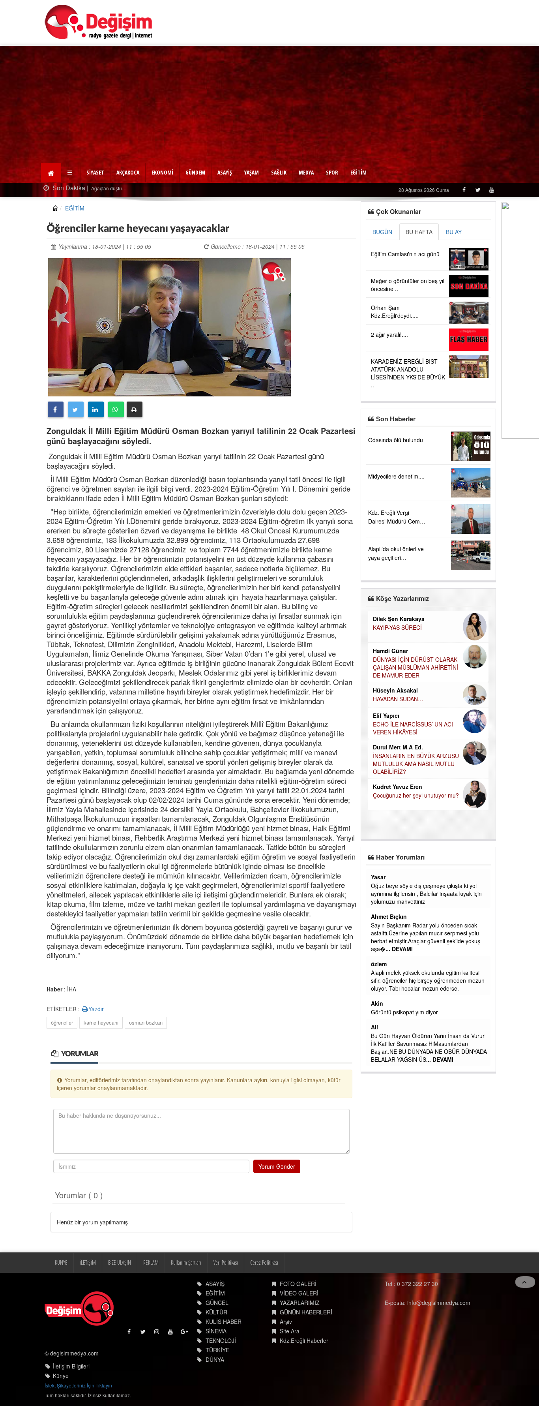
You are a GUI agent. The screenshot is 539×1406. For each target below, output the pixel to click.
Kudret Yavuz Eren (397, 786)
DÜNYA (215, 1359)
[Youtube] (491, 190)
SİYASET (95, 172)
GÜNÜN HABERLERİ (306, 1312)
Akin (377, 1003)
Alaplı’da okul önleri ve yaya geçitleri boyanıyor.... (396, 557)
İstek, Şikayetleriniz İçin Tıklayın (78, 1385)
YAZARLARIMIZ (300, 1303)
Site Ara (289, 1331)
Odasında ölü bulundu (395, 440)
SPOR (332, 172)
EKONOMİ (162, 172)
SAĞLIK (278, 172)
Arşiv (286, 1321)
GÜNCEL (217, 1303)
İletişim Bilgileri (71, 1366)
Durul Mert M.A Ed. (398, 747)
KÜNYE (61, 1262)
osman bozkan (146, 1022)
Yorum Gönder (276, 1166)
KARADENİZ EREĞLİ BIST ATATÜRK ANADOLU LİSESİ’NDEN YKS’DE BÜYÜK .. (408, 373)
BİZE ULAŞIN (119, 1262)
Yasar (378, 877)
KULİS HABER (223, 1321)
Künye (61, 1376)
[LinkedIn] (96, 409)
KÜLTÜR (216, 1312)
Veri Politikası (225, 1262)
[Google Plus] (185, 1333)
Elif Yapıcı (386, 715)
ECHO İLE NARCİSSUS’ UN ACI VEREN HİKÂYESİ (413, 728)
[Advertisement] (269, 105)
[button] (70, 172)
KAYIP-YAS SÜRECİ (397, 627)
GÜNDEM (195, 172)
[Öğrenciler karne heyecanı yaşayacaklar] (169, 326)
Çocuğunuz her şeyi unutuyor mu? (416, 795)
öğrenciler (62, 1022)
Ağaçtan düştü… (108, 188)
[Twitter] (478, 190)
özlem (379, 964)
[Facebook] (464, 190)
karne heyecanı (101, 1022)
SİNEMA (216, 1331)
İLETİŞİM (88, 1262)
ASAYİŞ (224, 172)
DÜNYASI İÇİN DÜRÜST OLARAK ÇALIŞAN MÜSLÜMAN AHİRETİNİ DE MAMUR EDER (415, 667)
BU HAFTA (419, 232)
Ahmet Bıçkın (389, 916)
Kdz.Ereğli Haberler (304, 1340)
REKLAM (151, 1262)
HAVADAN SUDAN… (398, 699)
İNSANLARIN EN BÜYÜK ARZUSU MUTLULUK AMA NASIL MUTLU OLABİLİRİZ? (416, 763)
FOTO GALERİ (298, 1284)
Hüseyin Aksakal (395, 690)
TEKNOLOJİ (221, 1340)
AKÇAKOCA (127, 172)
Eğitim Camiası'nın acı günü (405, 254)
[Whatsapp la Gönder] (116, 409)
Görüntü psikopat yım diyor (404, 1012)
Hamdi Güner (390, 651)
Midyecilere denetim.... (396, 476)
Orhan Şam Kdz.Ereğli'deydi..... (395, 311)
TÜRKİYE (217, 1350)
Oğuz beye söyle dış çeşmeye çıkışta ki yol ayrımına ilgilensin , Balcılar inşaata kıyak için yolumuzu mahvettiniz (426, 893)
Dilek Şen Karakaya (399, 619)
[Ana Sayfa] (99, 22)
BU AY (454, 232)
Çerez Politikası (264, 1262)
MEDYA (306, 172)
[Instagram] (157, 1333)
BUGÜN (382, 232)
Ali (374, 1027)
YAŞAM (251, 172)
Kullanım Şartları (186, 1262)
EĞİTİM (358, 172)
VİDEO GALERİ (299, 1293)
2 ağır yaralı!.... (389, 334)
